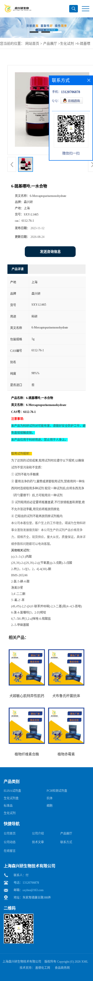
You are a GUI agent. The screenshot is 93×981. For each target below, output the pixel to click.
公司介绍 (38, 833)
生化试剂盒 (11, 798)
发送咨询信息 (50, 252)
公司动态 (10, 842)
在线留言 (10, 851)
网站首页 (32, 43)
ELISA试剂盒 (12, 791)
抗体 (50, 798)
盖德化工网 (42, 968)
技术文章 (38, 842)
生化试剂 (67, 43)
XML (84, 961)
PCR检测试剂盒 (57, 791)
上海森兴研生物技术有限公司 (21, 961)
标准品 (8, 805)
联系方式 (66, 842)
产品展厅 (50, 43)
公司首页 (10, 833)
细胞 (50, 805)
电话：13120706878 (26, 882)
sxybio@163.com (33, 890)
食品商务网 (62, 968)
